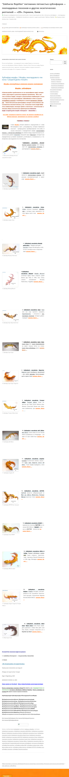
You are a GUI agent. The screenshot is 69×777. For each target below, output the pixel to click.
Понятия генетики (55, 77)
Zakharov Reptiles (29, 729)
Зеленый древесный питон (57, 99)
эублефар (32, 374)
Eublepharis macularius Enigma (14, 733)
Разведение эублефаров (57, 87)
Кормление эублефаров (57, 85)
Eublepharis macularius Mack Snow (20, 735)
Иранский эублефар (55, 95)
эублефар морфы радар (33, 745)
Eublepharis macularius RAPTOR (14, 737)
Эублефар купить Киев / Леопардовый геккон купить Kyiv (17, 31)
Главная (4, 24)
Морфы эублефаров (56, 79)
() (17, 135)
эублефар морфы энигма (19, 747)
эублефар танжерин (7, 749)
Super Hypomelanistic (38, 344)
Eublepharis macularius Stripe (29, 737)
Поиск (52, 59)
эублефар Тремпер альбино (20, 749)
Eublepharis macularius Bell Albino (22, 731)
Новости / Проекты (56, 81)
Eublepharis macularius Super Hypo (34, 342)
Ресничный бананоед (55, 97)
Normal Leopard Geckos (29, 145)
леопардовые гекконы (34, 175)
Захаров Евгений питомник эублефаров (20, 743)
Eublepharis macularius (8, 731)
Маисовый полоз (54, 101)
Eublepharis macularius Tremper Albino (17, 741)
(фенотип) (33, 135)
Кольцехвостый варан (56, 89)
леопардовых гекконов (8, 100)
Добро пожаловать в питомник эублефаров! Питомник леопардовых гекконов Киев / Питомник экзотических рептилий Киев (33, 763)
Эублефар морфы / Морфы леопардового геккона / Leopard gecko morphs (22, 78)
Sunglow (24, 460)
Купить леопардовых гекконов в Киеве (12, 688)
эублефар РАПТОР (31, 747)
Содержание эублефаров (57, 83)
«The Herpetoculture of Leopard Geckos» (13, 664)
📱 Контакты (40, 31)
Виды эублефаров (54, 75)
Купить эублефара (55, 73)
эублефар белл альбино (8, 745)
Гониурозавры (54, 93)
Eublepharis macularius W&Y (34, 741)
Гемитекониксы (54, 91)
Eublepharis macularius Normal (33, 143)
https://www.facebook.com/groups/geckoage (30, 684)
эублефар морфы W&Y (21, 745)
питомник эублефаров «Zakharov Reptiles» (21, 689)
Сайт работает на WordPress (9, 765)
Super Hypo (25, 344)
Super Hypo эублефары (28, 348)
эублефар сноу (40, 747)
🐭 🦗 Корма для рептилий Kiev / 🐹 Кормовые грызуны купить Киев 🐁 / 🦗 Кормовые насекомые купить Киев (32, 27)
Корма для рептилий (55, 103)
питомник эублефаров (37, 743)
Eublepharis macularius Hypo (29, 733)
